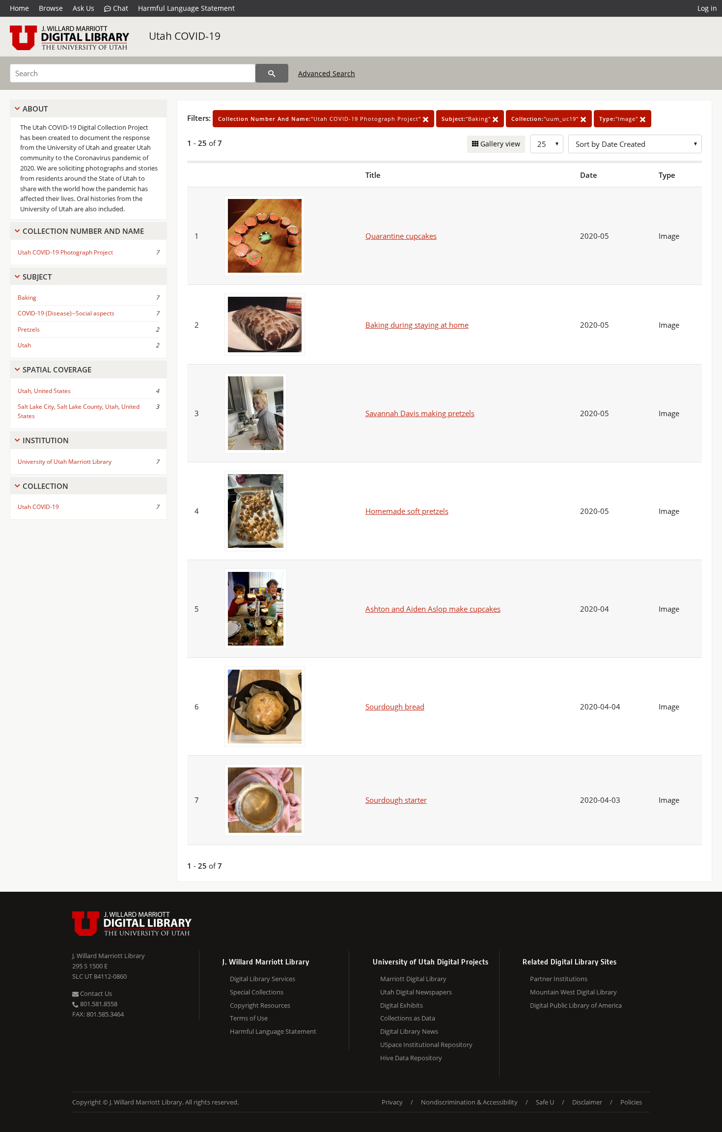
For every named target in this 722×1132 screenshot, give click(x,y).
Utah (24, 345)
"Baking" (467, 118)
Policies (631, 1102)
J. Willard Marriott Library (108, 955)
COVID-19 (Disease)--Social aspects (66, 313)
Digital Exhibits (401, 1005)
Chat (119, 8)
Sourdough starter (396, 800)
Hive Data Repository (411, 1057)
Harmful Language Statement (186, 8)
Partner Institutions (558, 978)
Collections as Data (407, 1018)
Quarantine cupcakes (401, 236)
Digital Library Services (262, 978)
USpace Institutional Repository (426, 1044)
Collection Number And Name (83, 231)
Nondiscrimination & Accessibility (469, 1102)
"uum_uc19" (546, 118)
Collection (45, 486)
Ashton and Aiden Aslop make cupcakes (432, 609)
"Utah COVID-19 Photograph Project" (320, 118)
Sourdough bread (394, 706)
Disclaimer (587, 1102)
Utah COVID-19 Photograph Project (65, 252)
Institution (46, 440)
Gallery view (499, 143)
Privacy (392, 1102)
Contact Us (95, 993)
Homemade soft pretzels (406, 511)
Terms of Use (249, 1018)
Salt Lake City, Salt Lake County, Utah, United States (78, 411)
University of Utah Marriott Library (64, 461)
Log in (707, 8)
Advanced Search (326, 73)
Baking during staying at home (417, 325)
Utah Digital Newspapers (416, 992)
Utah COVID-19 (185, 36)
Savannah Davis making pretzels (419, 413)
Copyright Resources (260, 1005)
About (35, 108)
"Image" (619, 118)
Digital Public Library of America (576, 1005)
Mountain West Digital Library (573, 992)
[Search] (271, 73)
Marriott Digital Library (413, 978)
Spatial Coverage (57, 369)
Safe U (545, 1102)
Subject (37, 277)
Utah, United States (44, 391)
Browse (51, 8)
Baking (27, 297)
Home (19, 8)
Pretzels (29, 329)
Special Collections (256, 992)
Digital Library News (409, 1031)
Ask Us (83, 8)
